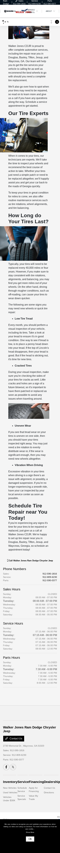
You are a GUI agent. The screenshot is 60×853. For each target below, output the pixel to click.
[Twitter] (13, 767)
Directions (49, 792)
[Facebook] (6, 767)
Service (23, 782)
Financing (36, 782)
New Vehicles (9, 788)
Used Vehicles (10, 792)
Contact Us (15, 738)
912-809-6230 (50, 577)
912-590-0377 (50, 580)
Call (30, 560)
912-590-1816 (50, 573)
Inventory (10, 782)
